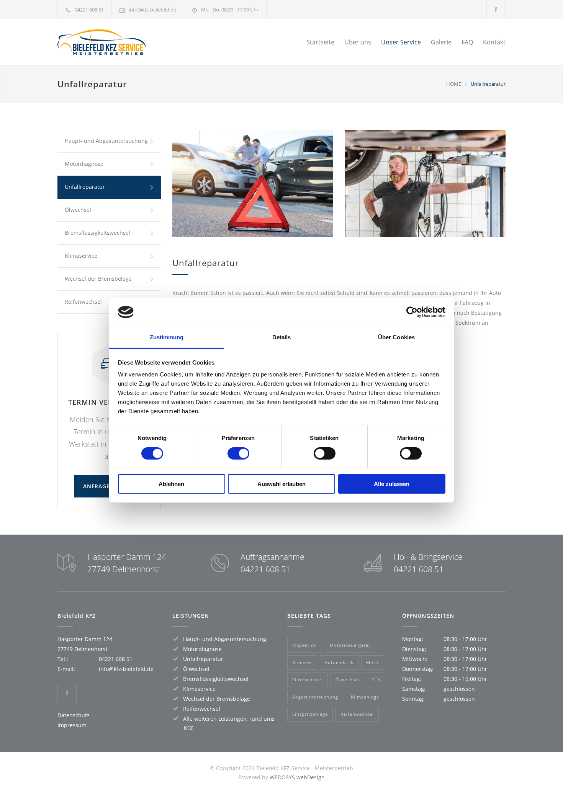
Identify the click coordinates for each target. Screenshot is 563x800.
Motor (373, 662)
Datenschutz (73, 715)
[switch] (238, 453)
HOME (453, 83)
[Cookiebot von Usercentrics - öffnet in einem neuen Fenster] (411, 312)
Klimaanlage (365, 697)
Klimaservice (81, 255)
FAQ (467, 42)
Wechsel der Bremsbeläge (98, 278)
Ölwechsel (78, 209)
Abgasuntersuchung (315, 697)
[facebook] (496, 9)
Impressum (72, 725)
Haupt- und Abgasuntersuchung (106, 140)
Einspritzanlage (310, 714)
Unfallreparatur (85, 186)
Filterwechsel (307, 679)
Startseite (320, 42)
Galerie (441, 42)
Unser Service (401, 42)
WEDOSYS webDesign (297, 777)
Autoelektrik (339, 662)
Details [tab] (281, 337)
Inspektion (304, 645)
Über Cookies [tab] (396, 337)
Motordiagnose (84, 163)
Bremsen (302, 662)
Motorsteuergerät (350, 645)
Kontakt (494, 42)
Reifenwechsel (201, 708)
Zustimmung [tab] (167, 337)
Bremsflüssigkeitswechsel (97, 232)
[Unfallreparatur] (252, 183)
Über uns (357, 42)
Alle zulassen (391, 484)
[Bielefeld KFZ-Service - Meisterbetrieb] (128, 42)
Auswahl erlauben (281, 484)
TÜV (376, 679)
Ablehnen (171, 484)
